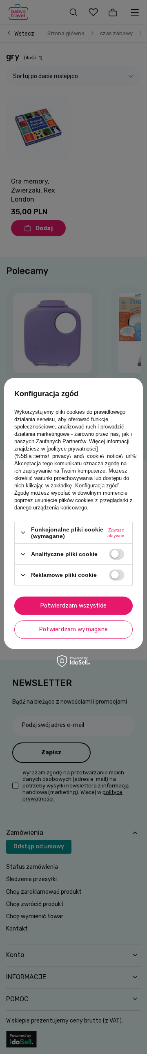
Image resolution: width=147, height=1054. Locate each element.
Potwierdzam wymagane (73, 629)
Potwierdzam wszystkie (73, 605)
